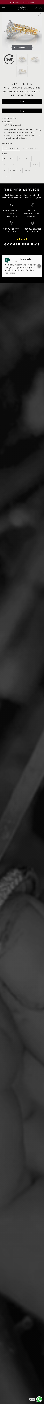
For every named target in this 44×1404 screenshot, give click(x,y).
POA (22, 101)
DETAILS (8, 122)
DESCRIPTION (10, 118)
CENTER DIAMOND (13, 125)
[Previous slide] (4, 32)
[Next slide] (39, 32)
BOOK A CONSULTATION (22, 2)
